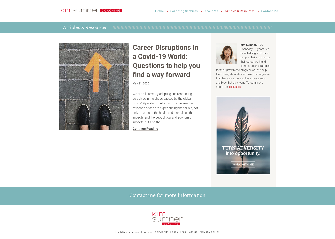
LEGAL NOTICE (189, 232)
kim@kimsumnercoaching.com (134, 232)
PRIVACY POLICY (210, 232)
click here (235, 86)
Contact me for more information (167, 195)
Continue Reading (145, 128)
